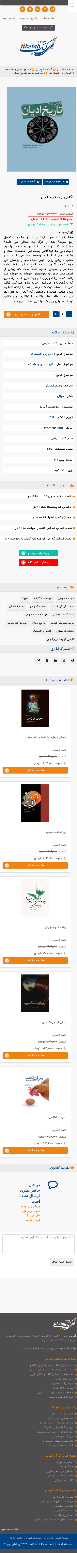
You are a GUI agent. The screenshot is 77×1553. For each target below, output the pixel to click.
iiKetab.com (65, 1544)
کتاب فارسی (44, 70)
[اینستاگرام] (45, 9)
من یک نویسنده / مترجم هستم (56, 1423)
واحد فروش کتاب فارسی (60, 1491)
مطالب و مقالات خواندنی (60, 1475)
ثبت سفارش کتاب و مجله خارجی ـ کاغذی (51, 1365)
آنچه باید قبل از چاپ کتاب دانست (55, 1432)
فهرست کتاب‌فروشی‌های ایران (57, 1501)
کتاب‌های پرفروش (63, 1506)
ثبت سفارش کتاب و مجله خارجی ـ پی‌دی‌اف (50, 1370)
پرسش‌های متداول (63, 1379)
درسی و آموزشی (64, 1510)
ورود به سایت (28, 18)
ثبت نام (47, 18)
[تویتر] (22, 9)
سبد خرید (8, 18)
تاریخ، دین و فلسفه (18, 70)
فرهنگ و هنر (66, 1466)
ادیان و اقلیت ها (60, 73)
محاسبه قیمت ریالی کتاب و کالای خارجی (51, 1374)
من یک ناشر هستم (63, 1436)
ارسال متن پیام (62, 1262)
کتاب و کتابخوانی (63, 1480)
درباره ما (48, 1538)
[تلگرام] (52, 9)
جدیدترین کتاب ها (63, 1515)
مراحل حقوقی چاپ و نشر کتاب (57, 1427)
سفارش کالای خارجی (62, 1388)
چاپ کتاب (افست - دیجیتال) (58, 1441)
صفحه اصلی (65, 70)
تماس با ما (16, 1538)
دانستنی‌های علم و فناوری (60, 1471)
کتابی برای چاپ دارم (63, 1414)
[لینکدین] (37, 9)
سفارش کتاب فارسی (62, 1497)
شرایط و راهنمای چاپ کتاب (59, 1445)
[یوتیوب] (30, 9)
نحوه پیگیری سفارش (62, 1383)
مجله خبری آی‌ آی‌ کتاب (61, 1456)
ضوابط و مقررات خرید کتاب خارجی (55, 1392)
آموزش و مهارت (64, 1462)
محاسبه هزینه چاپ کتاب (60, 1418)
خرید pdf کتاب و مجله (61, 1397)
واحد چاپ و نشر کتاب (62, 1407)
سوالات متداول (32, 1538)
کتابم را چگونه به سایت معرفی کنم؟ (54, 1519)
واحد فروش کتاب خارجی (60, 1359)
